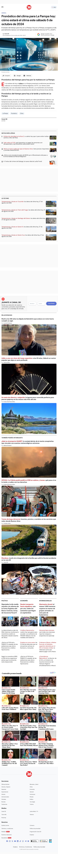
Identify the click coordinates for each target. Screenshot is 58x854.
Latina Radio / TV (34, 811)
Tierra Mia (4, 814)
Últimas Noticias (5, 784)
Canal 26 (7, 33)
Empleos (32, 834)
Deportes (4, 789)
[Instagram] (9, 841)
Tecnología (32, 801)
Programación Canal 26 (35, 831)
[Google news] (28, 841)
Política (5, 601)
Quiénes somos (5, 825)
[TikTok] (20, 841)
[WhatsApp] (23, 841)
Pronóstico (14, 113)
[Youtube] (15, 841)
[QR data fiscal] (50, 842)
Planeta (31, 797)
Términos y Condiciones (25, 847)
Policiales (4, 799)
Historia (3, 794)
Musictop (4, 817)
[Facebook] (7, 841)
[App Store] (35, 841)
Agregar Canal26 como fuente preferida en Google (47, 34)
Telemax (32, 814)
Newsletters (6, 837)
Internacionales (45, 601)
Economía (24, 601)
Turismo (32, 804)
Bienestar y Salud (34, 784)
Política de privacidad (35, 828)
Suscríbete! (51, 303)
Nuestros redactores (7, 834)
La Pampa (5, 113)
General (4, 13)
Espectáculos (5, 792)
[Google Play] (44, 841)
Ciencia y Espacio (6, 787)
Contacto (32, 825)
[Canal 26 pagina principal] (29, 9)
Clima (21, 113)
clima (21, 83)
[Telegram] (25, 841)
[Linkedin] (17, 841)
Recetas (3, 801)
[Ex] (12, 841)
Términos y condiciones (7, 828)
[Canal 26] (29, 774)
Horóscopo (32, 794)
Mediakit (5, 831)
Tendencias (4, 804)
